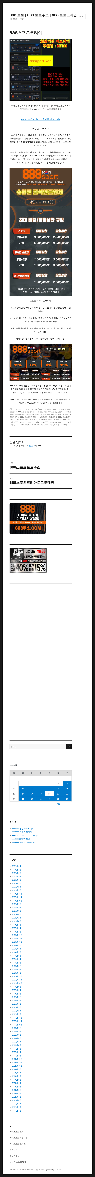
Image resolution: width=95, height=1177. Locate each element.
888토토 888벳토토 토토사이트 (25, 835)
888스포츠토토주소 (20, 419)
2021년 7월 (16, 1076)
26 (41, 798)
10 (23, 788)
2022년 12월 (17, 1017)
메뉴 (82, 16)
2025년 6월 (16, 914)
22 (67, 793)
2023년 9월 (16, 986)
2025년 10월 (17, 900)
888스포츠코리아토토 (28, 417)
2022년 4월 (16, 1045)
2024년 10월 (17, 941)
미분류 (30, 419)
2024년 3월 (16, 966)
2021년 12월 (17, 1059)
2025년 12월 (17, 893)
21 (58, 793)
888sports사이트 (59, 409)
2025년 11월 (17, 897)
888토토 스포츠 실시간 (22, 832)
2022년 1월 (16, 1055)
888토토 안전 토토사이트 (23, 828)
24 (23, 798)
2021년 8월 (16, 1072)
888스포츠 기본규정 (19, 1138)
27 (49, 798)
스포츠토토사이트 (40, 419)
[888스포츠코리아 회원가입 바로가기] (40, 119)
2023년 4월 (16, 1003)
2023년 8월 (16, 990)
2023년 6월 (16, 997)
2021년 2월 (16, 1093)
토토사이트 (49, 425)
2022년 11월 (17, 1021)
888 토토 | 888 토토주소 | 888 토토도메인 (43, 15)
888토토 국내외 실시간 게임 (24, 842)
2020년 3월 (16, 1107)
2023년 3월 (16, 1007)
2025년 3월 (16, 924)
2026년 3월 (16, 883)
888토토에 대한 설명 (21, 839)
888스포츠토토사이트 (23, 425)
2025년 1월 (16, 931)
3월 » (59, 804)
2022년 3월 (16, 1048)
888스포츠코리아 (21, 414)
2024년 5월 (16, 959)
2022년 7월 (16, 1034)
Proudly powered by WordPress (51, 1170)
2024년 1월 (16, 972)
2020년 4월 (16, 1103)
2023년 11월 (17, 979)
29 (67, 798)
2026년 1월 (16, 890)
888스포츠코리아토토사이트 (46, 417)
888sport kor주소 (46, 409)
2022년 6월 (16, 1038)
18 (32, 793)
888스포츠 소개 (17, 1132)
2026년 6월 (16, 873)
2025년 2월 (16, 928)
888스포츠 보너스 (18, 1144)
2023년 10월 (17, 983)
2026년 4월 (16, 880)
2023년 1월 (16, 1014)
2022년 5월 (16, 1041)
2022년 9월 (16, 1028)
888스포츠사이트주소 (36, 422)
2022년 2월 (16, 1052)
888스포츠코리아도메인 (37, 414)
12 (41, 788)
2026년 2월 (16, 886)
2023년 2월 (16, 1010)
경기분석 (13, 1150)
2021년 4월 (16, 1086)
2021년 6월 (16, 1079)
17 (23, 793)
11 (32, 788)
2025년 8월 (16, 907)
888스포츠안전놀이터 (56, 412)
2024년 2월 (16, 969)
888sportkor (18, 409)
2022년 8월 (16, 1031)
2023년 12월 (17, 976)
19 (41, 793)
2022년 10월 (17, 1024)
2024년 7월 (16, 952)
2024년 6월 (16, 955)
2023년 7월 (16, 993)
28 (58, 798)
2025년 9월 (16, 904)
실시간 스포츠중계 (18, 1162)
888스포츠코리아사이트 (55, 414)
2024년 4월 (16, 962)
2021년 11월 (17, 1062)
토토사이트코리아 (54, 419)
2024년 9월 (16, 945)
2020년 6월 (16, 1100)
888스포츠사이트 (41, 412)
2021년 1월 (16, 1096)
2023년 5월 (16, 1000)
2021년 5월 (16, 1083)
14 (58, 788)
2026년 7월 (16, 869)
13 (49, 788)
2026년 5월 (16, 876)
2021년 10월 (17, 1065)
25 (32, 798)
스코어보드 (14, 1156)
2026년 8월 (16, 866)
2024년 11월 (17, 938)
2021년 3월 (16, 1090)
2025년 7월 (16, 911)
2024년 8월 (16, 948)
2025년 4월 (16, 921)
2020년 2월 (16, 1110)
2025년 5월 (16, 917)
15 (67, 788)
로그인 (32, 445)
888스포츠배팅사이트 (26, 412)
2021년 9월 (16, 1069)
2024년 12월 (17, 935)
